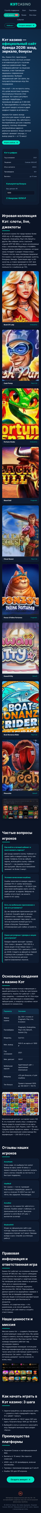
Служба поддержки (12, 10)
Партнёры (32, 10)
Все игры (32, 15)
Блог (24, 10)
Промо (23, 15)
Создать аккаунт (25, 25)
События (20, 20)
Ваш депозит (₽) (12, 189)
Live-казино (11, 15)
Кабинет (10, 25)
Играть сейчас (9, 142)
